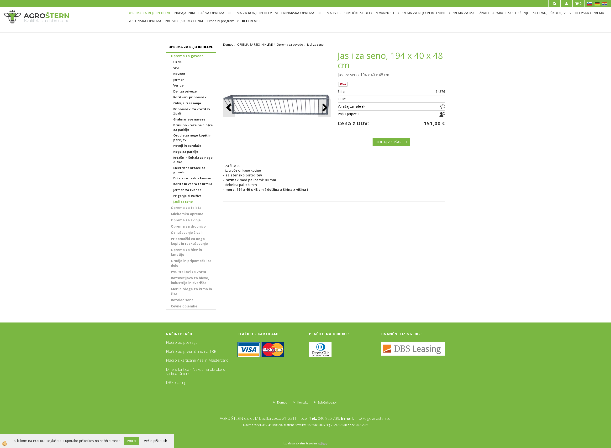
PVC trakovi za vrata (188, 271)
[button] (324, 107)
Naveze (179, 73)
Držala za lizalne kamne (192, 178)
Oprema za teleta (186, 207)
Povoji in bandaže (187, 145)
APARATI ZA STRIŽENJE (510, 13)
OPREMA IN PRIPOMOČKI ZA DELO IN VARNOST (356, 13)
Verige (178, 85)
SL (589, 3)
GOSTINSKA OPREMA (144, 21)
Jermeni (179, 79)
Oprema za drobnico (188, 226)
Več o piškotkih (155, 440)
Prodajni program (220, 21)
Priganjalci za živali (188, 196)
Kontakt (302, 402)
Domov (228, 45)
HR (604, 3)
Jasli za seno (183, 201)
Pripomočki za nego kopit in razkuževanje (189, 241)
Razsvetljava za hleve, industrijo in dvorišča (190, 280)
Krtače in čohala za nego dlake (193, 159)
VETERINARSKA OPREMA (294, 13)
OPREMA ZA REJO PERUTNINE (422, 13)
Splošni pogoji (327, 402)
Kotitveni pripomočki (190, 97)
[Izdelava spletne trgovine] (322, 443)
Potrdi (131, 440)
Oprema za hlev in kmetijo (186, 252)
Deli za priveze (185, 91)
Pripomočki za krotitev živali (191, 111)
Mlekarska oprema (187, 214)
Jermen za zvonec (187, 190)
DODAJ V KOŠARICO (391, 142)
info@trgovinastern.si (372, 418)
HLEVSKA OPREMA (589, 13)
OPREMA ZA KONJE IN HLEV (250, 13)
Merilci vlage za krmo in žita (191, 291)
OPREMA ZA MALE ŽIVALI (469, 13)
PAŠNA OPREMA (211, 13)
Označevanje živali (186, 232)
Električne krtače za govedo (189, 170)
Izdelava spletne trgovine (300, 443)
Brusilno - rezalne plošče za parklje (193, 127)
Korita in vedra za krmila (192, 184)
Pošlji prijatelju (349, 114)
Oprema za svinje (186, 220)
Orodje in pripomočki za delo (191, 263)
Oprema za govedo (187, 56)
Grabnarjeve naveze (189, 119)
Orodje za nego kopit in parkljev (192, 137)
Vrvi (176, 68)
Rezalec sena (182, 300)
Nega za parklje (185, 151)
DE (597, 3)
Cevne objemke (184, 306)
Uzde (177, 62)
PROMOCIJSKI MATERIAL (184, 21)
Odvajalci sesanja (187, 103)
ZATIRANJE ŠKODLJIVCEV (551, 13)
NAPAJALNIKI (184, 13)
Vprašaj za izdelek (351, 106)
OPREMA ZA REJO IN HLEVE (149, 13)
